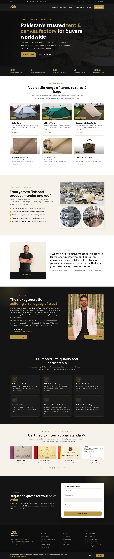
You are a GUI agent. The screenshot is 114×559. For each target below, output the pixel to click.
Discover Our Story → (18, 337)
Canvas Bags (45, 547)
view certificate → (69, 468)
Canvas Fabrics (45, 544)
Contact (88, 7)
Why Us (65, 542)
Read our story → (96, 270)
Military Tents (45, 536)
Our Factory (66, 536)
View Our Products (45, 54)
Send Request (82, 513)
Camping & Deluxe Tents (48, 539)
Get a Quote (99, 7)
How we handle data (20, 556)
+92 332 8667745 (90, 536)
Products (53, 7)
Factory (71, 7)
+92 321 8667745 (90, 534)
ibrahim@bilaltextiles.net (92, 539)
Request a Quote (28, 54)
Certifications (80, 7)
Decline (91, 555)
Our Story (63, 7)
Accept (100, 555)
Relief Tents (44, 534)
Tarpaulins (44, 542)
